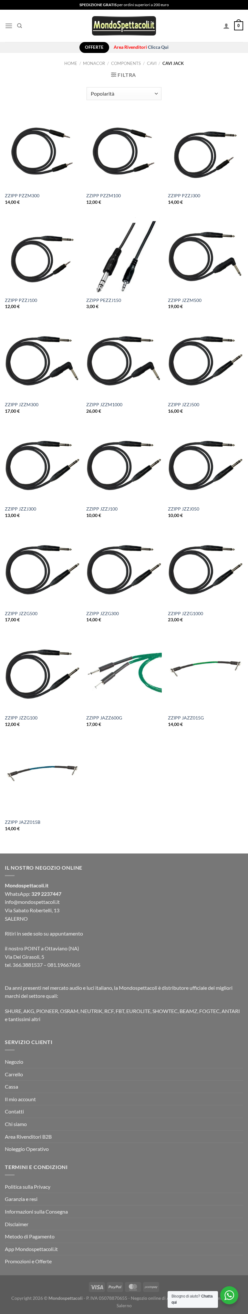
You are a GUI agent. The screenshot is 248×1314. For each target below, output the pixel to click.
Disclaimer (16, 1224)
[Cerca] (19, 26)
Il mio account (20, 1099)
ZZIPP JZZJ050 (183, 509)
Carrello (14, 1074)
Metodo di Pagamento (30, 1236)
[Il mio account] (226, 26)
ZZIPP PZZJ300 (184, 195)
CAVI (152, 63)
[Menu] (9, 26)
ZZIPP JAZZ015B (22, 822)
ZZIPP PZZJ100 (21, 300)
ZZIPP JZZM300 (21, 404)
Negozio (14, 1062)
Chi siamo (16, 1124)
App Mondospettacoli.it (31, 1249)
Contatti (14, 1111)
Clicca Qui (158, 47)
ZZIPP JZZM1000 (104, 404)
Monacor (94, 63)
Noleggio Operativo (27, 1149)
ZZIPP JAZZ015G (186, 717)
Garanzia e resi (21, 1199)
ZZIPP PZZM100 (103, 195)
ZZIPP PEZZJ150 (103, 300)
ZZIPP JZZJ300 (20, 509)
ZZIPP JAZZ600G (104, 717)
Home (70, 63)
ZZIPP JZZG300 (102, 613)
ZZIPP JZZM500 (185, 300)
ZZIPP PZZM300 (22, 195)
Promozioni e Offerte (28, 1261)
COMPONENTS (126, 63)
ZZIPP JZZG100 (21, 717)
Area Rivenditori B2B (28, 1136)
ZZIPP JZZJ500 (183, 404)
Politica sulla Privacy (27, 1187)
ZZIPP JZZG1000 (185, 613)
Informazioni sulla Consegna (36, 1211)
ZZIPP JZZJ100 (102, 509)
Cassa (11, 1086)
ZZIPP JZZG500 (21, 613)
